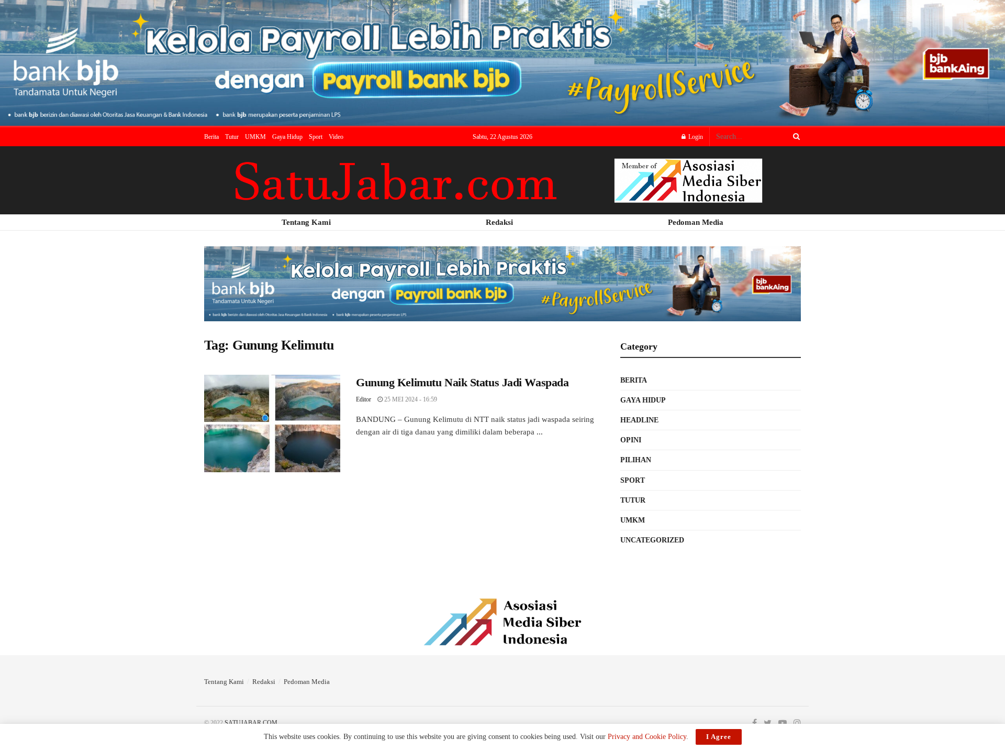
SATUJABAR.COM (251, 722)
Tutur (232, 136)
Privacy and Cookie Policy (647, 737)
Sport (315, 136)
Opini (630, 440)
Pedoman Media (307, 682)
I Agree (718, 737)
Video (336, 136)
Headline (639, 420)
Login (695, 136)
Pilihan (635, 460)
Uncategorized (652, 540)
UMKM (255, 136)
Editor (363, 399)
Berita (211, 136)
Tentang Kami (224, 682)
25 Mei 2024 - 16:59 (410, 399)
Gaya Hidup (287, 136)
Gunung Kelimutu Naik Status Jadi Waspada (462, 382)
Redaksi (263, 682)
